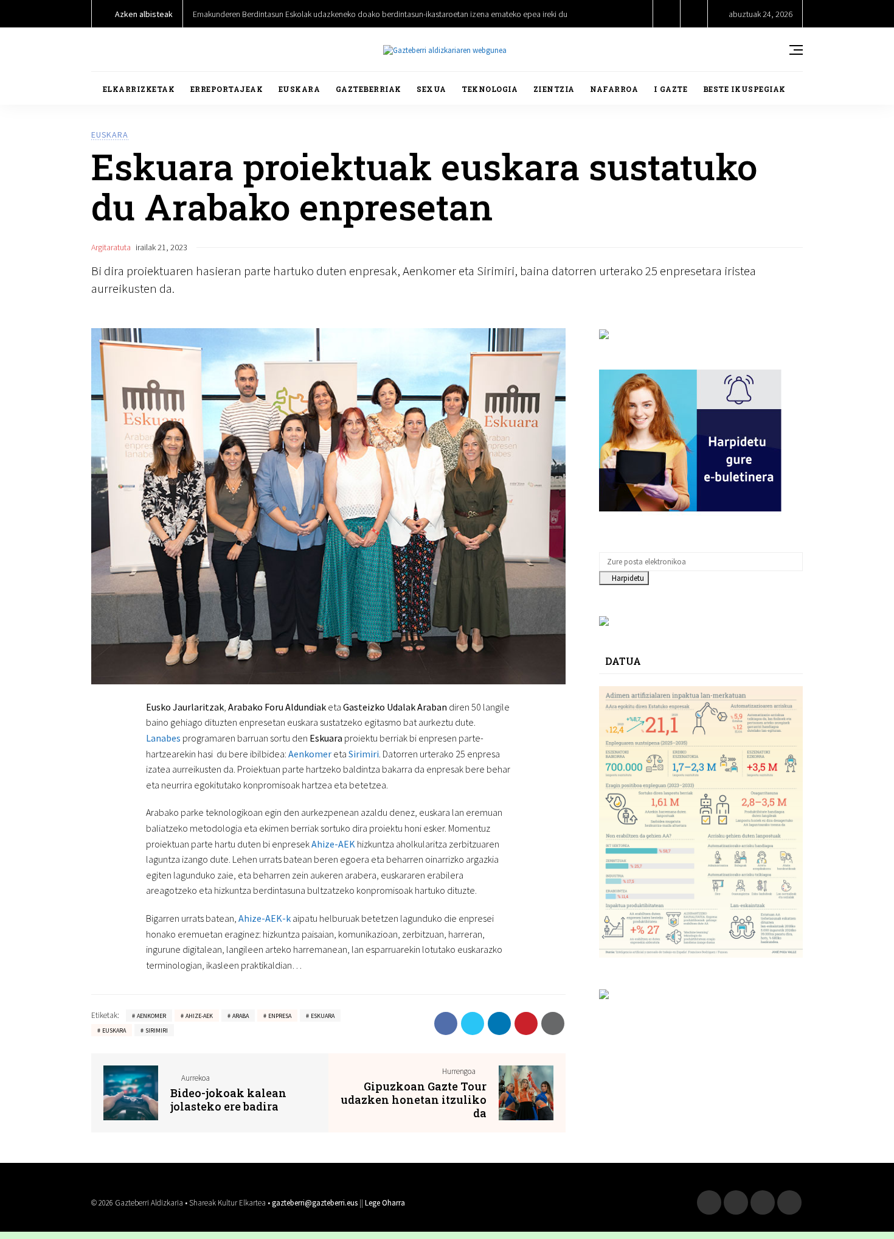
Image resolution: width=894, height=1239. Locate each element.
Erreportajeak (226, 89)
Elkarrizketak (139, 89)
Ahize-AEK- (262, 918)
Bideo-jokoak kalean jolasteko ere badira (228, 1100)
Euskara (300, 89)
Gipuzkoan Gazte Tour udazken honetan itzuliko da (414, 1100)
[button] (667, 13)
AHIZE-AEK (199, 1016)
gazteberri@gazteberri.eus (315, 1203)
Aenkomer (151, 1016)
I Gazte (671, 89)
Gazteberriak (368, 89)
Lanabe (161, 738)
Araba (240, 1016)
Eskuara (322, 1016)
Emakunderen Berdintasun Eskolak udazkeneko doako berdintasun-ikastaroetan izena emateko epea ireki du (380, 14)
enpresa (279, 1016)
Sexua (431, 89)
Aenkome (308, 754)
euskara (114, 1030)
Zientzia (554, 89)
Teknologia (490, 89)
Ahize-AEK (333, 844)
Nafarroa (614, 89)
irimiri (366, 754)
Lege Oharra (385, 1203)
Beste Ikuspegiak (744, 89)
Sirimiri (156, 1030)
